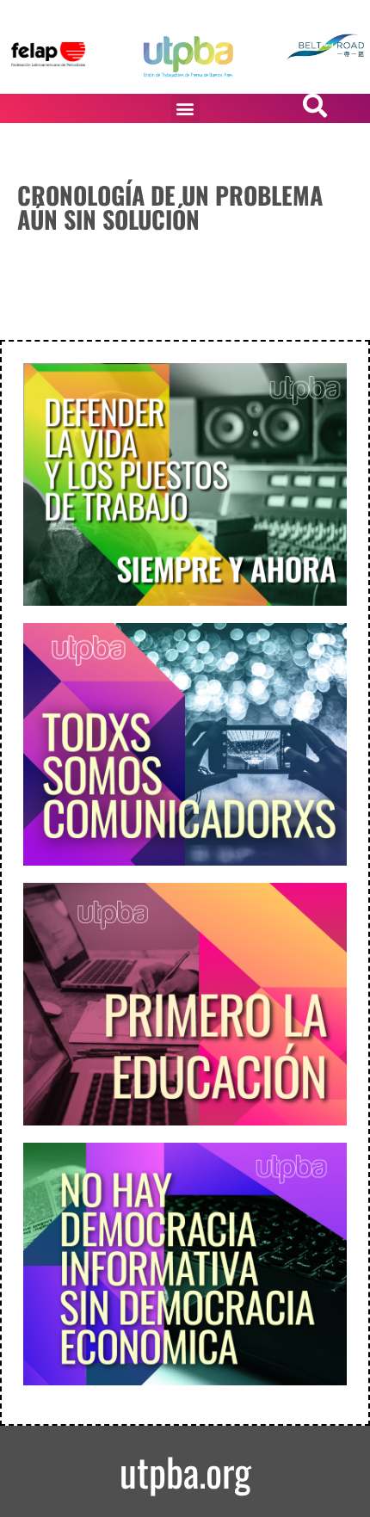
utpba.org (185, 1471)
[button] (185, 109)
